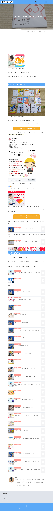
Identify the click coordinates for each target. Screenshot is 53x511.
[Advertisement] (26, 45)
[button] (36, 2)
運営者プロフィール (5, 496)
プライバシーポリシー (5, 500)
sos (35, 508)
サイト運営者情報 (4, 498)
